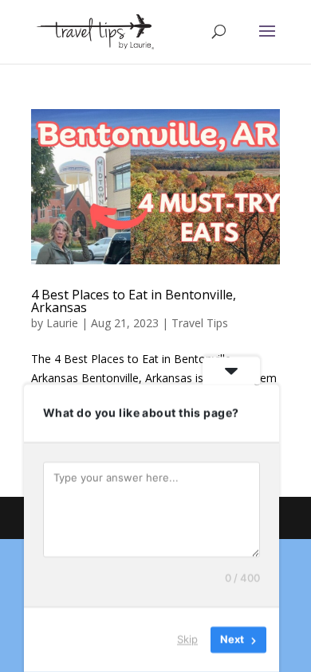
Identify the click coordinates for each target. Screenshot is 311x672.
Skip (187, 639)
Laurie (62, 322)
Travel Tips (199, 322)
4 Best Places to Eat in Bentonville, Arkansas (133, 301)
